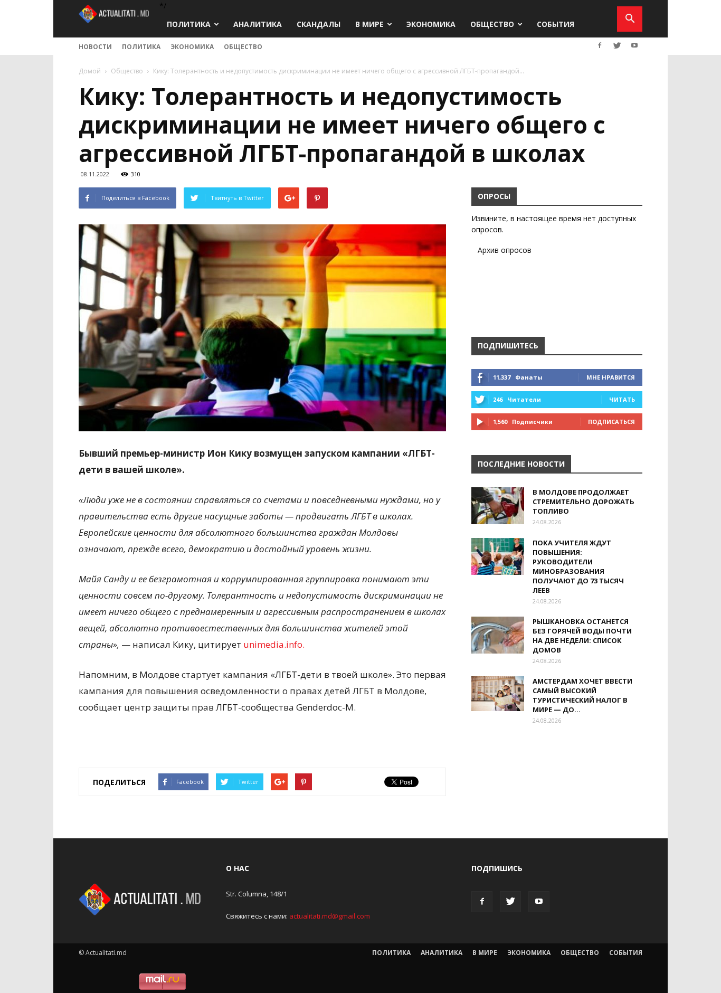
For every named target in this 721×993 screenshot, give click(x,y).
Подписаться (611, 421)
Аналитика (257, 24)
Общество (492, 24)
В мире (369, 24)
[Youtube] (634, 45)
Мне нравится (610, 377)
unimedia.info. (274, 644)
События (555, 24)
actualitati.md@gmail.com (329, 916)
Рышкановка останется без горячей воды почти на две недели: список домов (582, 636)
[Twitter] (617, 45)
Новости (95, 46)
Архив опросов (505, 250)
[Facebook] (600, 45)
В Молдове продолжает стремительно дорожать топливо (583, 501)
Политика (189, 24)
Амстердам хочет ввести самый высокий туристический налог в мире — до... (582, 695)
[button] (629, 19)
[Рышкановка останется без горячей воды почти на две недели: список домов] (497, 635)
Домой (90, 71)
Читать (622, 399)
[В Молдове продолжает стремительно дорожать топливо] (497, 505)
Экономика (431, 24)
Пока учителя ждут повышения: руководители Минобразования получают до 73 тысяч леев (578, 566)
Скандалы (318, 24)
